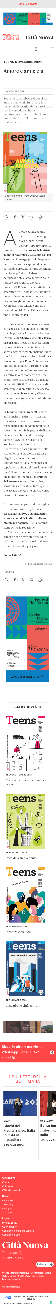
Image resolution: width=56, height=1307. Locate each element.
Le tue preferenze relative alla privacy (31, 1297)
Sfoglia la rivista (28, 3)
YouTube (7, 1212)
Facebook (7, 1200)
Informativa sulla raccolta (18, 1303)
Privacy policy (9, 1222)
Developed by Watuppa (12, 1279)
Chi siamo (7, 1186)
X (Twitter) (7, 1204)
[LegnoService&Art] (28, 1026)
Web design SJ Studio (35, 1276)
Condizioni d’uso (11, 1234)
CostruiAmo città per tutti (23, 1006)
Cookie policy (9, 1226)
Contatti (6, 1182)
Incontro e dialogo (18, 932)
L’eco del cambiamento (21, 858)
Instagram (7, 1208)
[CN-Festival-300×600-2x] (27, 638)
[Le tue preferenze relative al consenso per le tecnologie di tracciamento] (51, 1302)
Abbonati (42, 1264)
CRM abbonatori (11, 1190)
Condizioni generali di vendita (18, 1230)
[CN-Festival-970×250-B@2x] (28, 18)
